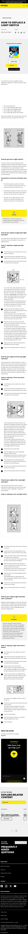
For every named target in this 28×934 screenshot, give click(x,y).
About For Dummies (5, 866)
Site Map (2, 876)
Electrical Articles (7, 18)
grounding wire (13, 294)
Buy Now (12, 65)
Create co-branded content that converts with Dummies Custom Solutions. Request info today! (14, 1)
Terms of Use (4, 912)
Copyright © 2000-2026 (6, 925)
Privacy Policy (4, 915)
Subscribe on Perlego (14, 69)
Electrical (3, 735)
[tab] (13, 802)
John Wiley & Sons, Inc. (17, 925)
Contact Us (3, 869)
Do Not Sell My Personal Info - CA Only (9, 922)
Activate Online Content (6, 873)
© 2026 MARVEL (4, 932)
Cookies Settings (4, 919)
